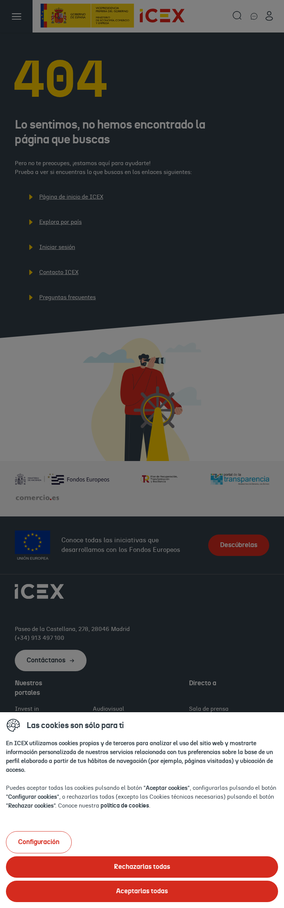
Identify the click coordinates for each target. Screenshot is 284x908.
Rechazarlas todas (142, 867)
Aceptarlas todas (142, 891)
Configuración (39, 842)
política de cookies (125, 806)
